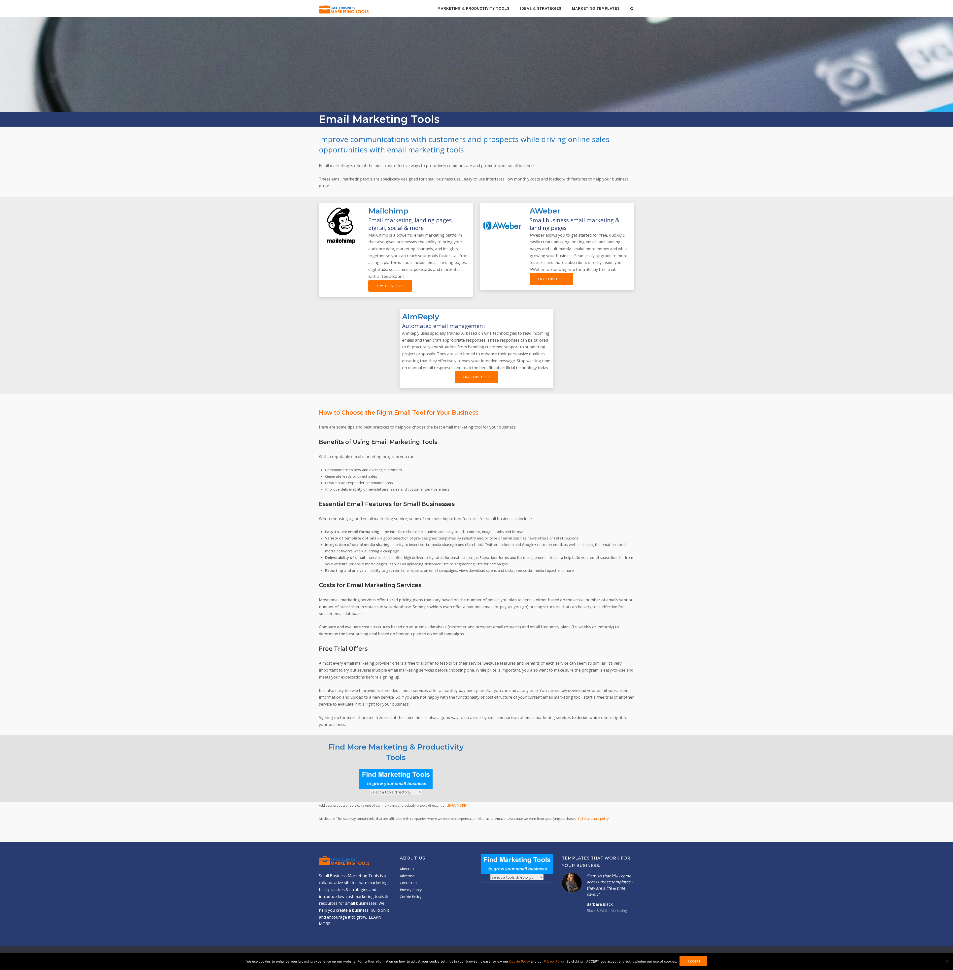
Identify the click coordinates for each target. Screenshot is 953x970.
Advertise (407, 875)
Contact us (408, 882)
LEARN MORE (456, 805)
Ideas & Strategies (540, 8)
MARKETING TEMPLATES (596, 8)
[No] (946, 961)
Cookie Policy (410, 896)
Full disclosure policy (593, 818)
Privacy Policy (411, 889)
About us (407, 868)
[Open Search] (632, 9)
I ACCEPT (693, 961)
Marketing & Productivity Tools (474, 8)
